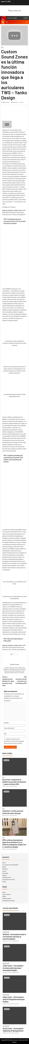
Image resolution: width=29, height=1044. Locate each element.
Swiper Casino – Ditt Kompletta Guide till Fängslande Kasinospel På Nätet (13, 999)
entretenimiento (6, 877)
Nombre (6, 723)
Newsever (22, 1040)
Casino (4, 881)
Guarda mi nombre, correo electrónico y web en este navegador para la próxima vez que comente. (14, 741)
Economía (5, 869)
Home (4, 862)
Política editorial (6, 898)
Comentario (7, 700)
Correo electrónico (9, 728)
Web (5, 733)
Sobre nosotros (6, 894)
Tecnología (5, 873)
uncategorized (6, 963)
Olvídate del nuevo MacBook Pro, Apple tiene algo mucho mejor (8, 681)
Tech (2, 47)
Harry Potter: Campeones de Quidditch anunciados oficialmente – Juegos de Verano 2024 (14, 782)
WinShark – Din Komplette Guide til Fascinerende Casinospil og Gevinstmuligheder (14, 936)
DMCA (4, 896)
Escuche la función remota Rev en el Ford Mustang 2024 (21, 680)
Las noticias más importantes (10, 865)
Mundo (4, 867)
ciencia (4, 871)
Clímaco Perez (6, 102)
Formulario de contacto (8, 879)
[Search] (26, 22)
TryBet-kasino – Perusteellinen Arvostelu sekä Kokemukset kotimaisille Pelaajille (13, 968)
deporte (4, 875)
